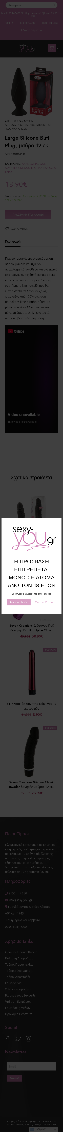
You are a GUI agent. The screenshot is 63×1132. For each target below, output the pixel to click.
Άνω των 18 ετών (18, 602)
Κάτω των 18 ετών (43, 602)
